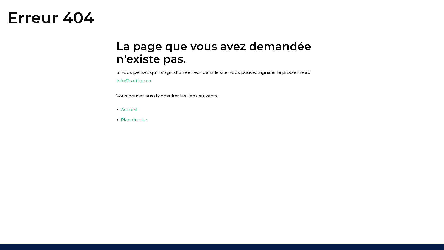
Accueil (129, 109)
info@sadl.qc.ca (133, 80)
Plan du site (134, 119)
